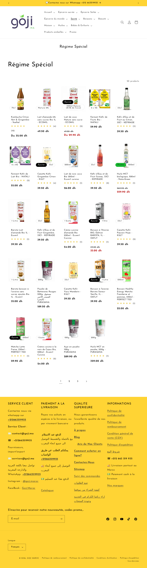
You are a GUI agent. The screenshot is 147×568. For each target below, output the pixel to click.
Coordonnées (133, 561)
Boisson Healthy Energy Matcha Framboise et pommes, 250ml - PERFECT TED (125, 294)
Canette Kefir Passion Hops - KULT (124, 233)
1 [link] (60, 381)
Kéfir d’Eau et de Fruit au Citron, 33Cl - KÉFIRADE (126, 120)
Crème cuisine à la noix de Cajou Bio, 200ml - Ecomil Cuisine (46, 351)
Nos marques (115, 485)
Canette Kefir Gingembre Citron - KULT (46, 176)
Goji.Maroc (28, 488)
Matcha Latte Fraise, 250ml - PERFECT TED (18, 349)
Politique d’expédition (129, 558)
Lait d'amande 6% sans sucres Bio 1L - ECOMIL (46, 120)
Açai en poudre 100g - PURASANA (71, 349)
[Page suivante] (86, 381)
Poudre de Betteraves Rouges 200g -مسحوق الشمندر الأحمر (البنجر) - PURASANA (46, 295)
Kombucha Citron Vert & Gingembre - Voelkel (20, 120)
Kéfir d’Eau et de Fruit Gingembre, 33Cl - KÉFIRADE (46, 233)
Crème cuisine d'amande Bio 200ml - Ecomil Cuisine (72, 234)
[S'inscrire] (61, 519)
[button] (49, 12)
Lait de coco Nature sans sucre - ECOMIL (73, 120)
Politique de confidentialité (82, 558)
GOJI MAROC (33, 558)
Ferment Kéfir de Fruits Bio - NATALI (98, 120)
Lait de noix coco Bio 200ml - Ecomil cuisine (73, 176)
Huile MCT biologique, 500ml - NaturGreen (126, 176)
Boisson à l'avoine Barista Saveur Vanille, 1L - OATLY (99, 293)
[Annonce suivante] (138, 3)
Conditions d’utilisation (107, 558)
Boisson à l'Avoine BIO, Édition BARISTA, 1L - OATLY (99, 234)
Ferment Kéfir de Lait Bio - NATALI (20, 175)
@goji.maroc (30, 481)
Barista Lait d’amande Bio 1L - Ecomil (20, 233)
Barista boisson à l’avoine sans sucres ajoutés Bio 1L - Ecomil (20, 293)
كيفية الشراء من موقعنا (87, 490)
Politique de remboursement (54, 558)
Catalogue (47, 490)
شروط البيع (113, 452)
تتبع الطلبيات (81, 483)
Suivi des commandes (87, 476)
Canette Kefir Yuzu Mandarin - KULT (72, 291)
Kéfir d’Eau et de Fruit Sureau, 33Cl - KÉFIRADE (99, 176)
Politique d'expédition (120, 445)
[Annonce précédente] (9, 3)
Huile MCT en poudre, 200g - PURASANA (98, 349)
